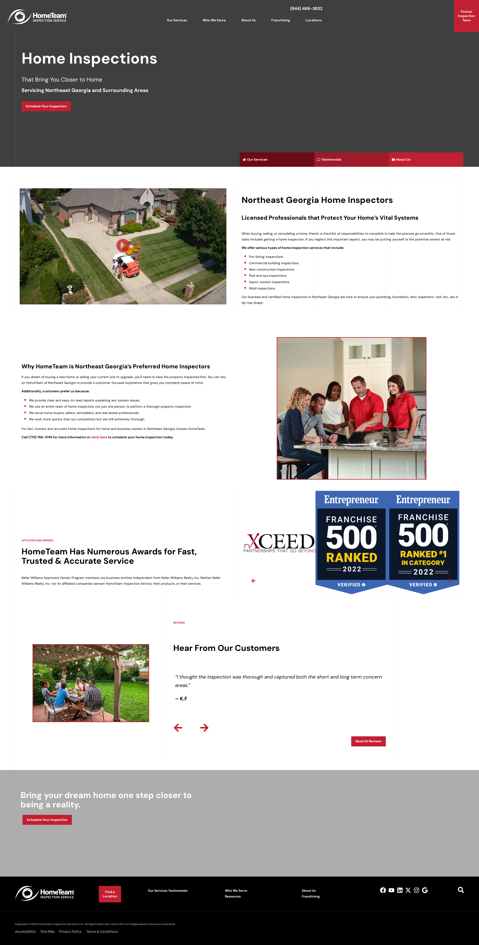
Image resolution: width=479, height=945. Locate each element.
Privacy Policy (70, 931)
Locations (314, 20)
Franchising (280, 20)
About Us (248, 20)
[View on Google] (425, 890)
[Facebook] (383, 890)
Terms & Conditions (102, 931)
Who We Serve (214, 20)
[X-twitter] (408, 890)
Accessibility (25, 931)
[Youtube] (391, 890)
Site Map (47, 931)
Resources (233, 896)
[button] (123, 246)
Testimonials (178, 891)
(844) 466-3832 (306, 8)
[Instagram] (416, 890)
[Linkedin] (400, 890)
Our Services (177, 20)
